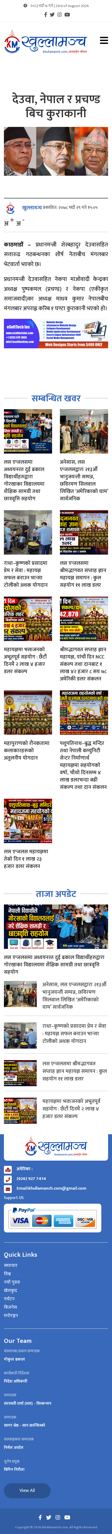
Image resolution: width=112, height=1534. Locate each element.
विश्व (7, 1274)
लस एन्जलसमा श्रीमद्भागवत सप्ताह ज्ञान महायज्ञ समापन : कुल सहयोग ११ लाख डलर (83, 574)
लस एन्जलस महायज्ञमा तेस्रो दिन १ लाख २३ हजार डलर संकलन (26, 859)
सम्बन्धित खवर (56, 398)
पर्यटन (9, 1299)
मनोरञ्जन (11, 1316)
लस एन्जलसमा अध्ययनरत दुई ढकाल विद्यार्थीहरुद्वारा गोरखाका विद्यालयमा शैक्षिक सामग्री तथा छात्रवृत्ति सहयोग (24, 480)
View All (27, 1491)
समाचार (10, 1265)
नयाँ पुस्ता (12, 1282)
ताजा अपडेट (56, 894)
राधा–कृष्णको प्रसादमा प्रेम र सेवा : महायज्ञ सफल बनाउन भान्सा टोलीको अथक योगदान (26, 574)
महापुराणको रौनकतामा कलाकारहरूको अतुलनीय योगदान (26, 750)
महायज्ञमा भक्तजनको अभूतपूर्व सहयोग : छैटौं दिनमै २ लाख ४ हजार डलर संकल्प (25, 660)
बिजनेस (10, 1307)
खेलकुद (10, 1291)
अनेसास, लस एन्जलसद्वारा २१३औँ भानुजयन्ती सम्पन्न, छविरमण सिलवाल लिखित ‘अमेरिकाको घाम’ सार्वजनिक (84, 480)
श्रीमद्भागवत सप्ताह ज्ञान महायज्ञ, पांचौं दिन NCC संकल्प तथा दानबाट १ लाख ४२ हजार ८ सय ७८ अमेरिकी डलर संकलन (83, 664)
